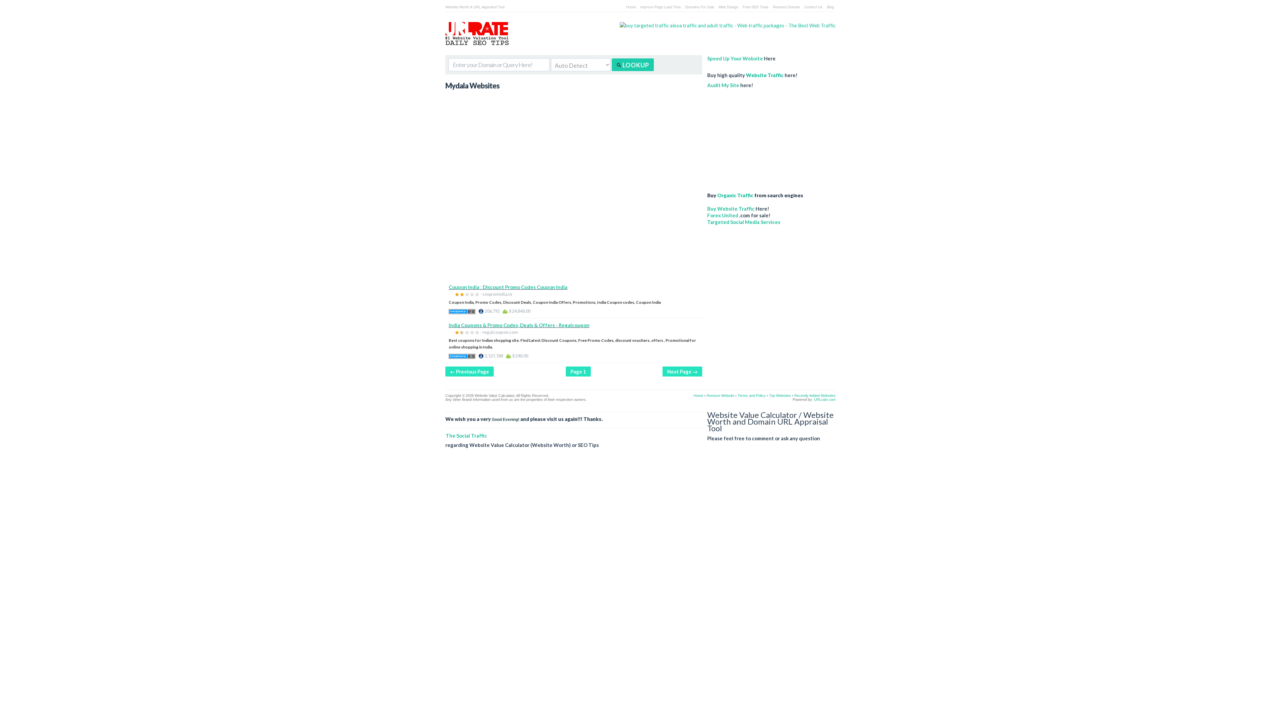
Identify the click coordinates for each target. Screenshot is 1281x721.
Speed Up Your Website (735, 58)
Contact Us (813, 6)
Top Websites (780, 396)
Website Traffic (765, 75)
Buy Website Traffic (731, 209)
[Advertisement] (573, 237)
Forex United (722, 215)
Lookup (635, 65)
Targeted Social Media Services (743, 222)
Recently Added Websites (815, 396)
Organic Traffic (735, 195)
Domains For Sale (699, 6)
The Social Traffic (466, 436)
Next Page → (682, 372)
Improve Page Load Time (660, 6)
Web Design (728, 6)
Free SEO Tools (756, 6)
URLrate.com (825, 400)
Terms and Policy (752, 396)
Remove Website (720, 396)
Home (631, 6)
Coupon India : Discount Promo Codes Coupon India (508, 287)
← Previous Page (469, 372)
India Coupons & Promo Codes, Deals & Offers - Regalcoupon (519, 325)
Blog (830, 6)
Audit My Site (723, 85)
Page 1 (578, 372)
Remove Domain (786, 6)
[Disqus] (640, 550)
